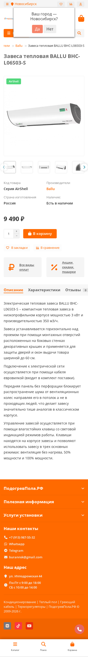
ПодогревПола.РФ (23, 488)
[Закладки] (61, 4)
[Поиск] (79, 33)
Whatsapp (16, 544)
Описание (13, 289)
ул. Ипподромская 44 (25, 576)
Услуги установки (23, 515)
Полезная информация (29, 501)
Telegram (16, 550)
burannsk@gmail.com (25, 557)
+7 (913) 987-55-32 (22, 537)
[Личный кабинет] (80, 4)
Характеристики (44, 289)
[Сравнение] (71, 4)
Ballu (18, 45)
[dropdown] (7, 4)
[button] (4, 167)
